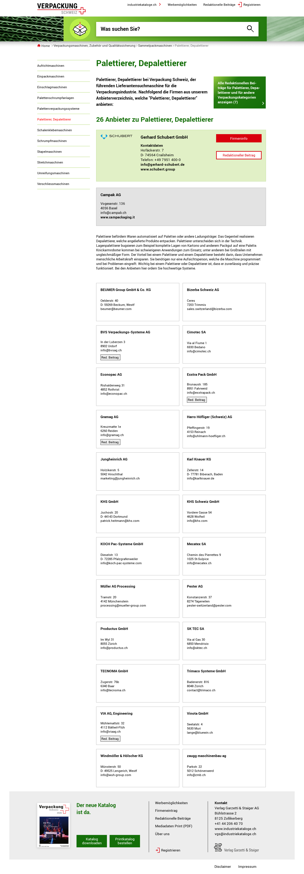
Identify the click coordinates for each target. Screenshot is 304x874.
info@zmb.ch (196, 775)
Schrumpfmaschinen (52, 141)
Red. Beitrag (110, 357)
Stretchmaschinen (50, 162)
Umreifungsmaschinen (53, 173)
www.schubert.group (158, 169)
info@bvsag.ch (111, 350)
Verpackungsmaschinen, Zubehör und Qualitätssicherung (94, 45)
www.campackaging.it (118, 217)
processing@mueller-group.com (123, 605)
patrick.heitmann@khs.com (120, 521)
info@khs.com (197, 521)
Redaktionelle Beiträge (173, 818)
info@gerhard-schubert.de (162, 164)
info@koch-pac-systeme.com (121, 563)
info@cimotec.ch (199, 351)
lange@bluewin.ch (200, 732)
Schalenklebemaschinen (54, 130)
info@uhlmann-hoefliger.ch (206, 436)
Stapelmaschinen (49, 151)
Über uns (162, 833)
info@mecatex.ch (199, 563)
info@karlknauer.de (200, 478)
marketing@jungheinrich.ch (120, 478)
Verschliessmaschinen (53, 184)
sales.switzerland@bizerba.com (209, 309)
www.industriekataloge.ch (235, 828)
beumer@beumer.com (116, 309)
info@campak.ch (114, 212)
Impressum (247, 866)
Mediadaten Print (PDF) (173, 826)
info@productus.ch (114, 648)
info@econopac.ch (114, 393)
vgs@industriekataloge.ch (235, 833)
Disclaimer (222, 866)
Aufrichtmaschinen (50, 65)
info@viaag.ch (111, 731)
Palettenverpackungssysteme (58, 108)
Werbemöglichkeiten (171, 802)
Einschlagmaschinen (52, 87)
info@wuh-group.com (116, 775)
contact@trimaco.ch (201, 690)
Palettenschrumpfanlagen (55, 98)
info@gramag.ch (112, 435)
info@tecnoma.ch (113, 690)
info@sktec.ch (197, 648)
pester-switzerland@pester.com (209, 605)
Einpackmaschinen (50, 76)
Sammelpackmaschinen (155, 45)
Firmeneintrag (166, 810)
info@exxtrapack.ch (201, 392)
